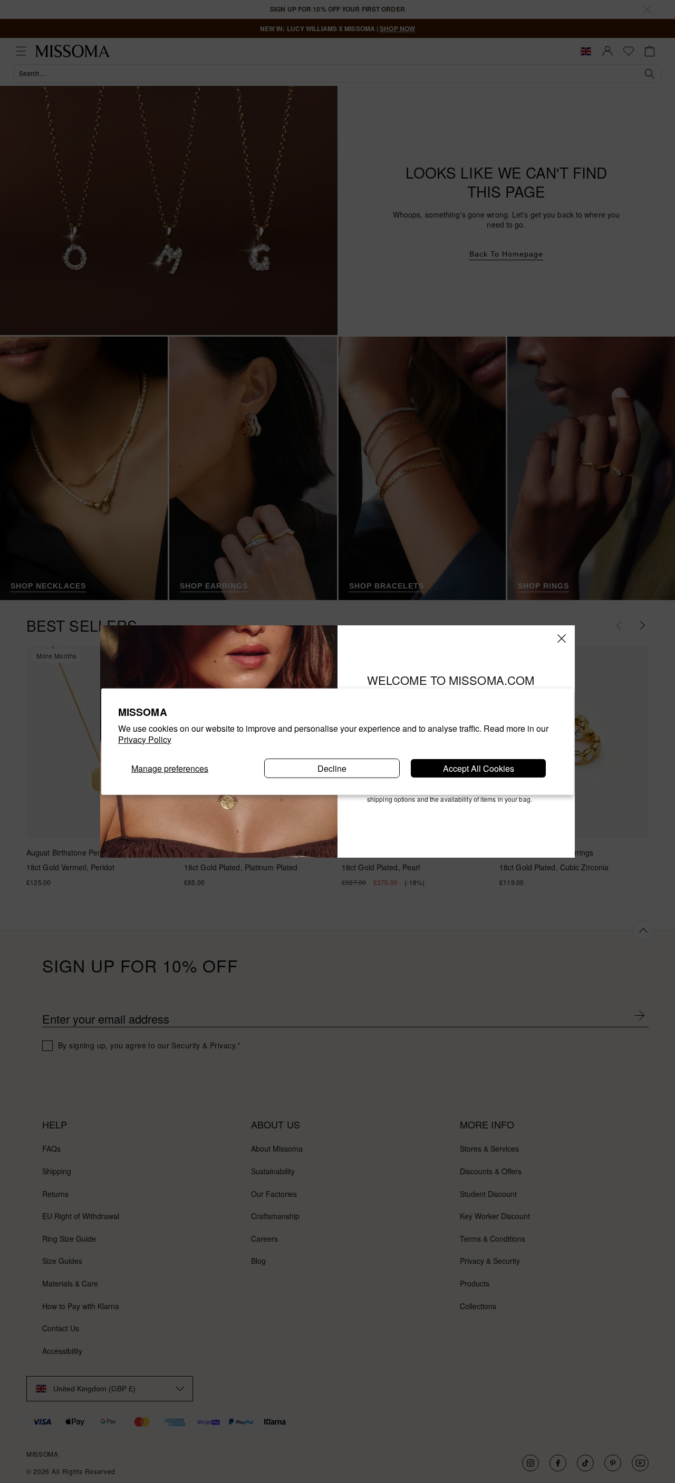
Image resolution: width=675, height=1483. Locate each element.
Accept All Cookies (478, 768)
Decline (331, 768)
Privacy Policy (144, 739)
